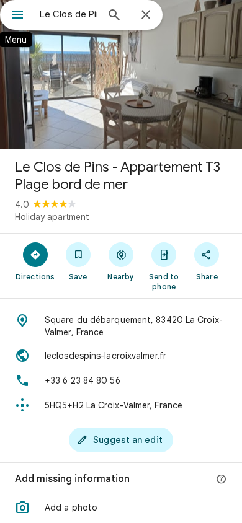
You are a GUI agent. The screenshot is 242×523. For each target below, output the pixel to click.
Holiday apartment (52, 216)
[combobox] (68, 14)
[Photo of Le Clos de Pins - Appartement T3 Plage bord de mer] (121, 74)
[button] (121, 507)
